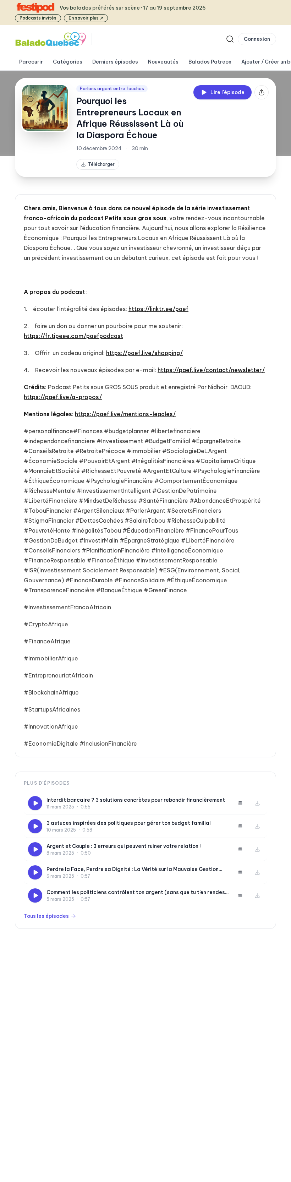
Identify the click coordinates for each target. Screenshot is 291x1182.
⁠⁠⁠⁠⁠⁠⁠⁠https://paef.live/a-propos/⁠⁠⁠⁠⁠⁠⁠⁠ (63, 397)
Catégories (67, 62)
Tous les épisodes (46, 916)
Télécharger (101, 164)
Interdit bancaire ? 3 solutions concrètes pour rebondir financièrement (135, 800)
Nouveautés (163, 62)
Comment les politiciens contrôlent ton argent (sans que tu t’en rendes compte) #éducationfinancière (135, 892)
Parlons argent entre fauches (112, 88)
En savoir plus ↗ (85, 18)
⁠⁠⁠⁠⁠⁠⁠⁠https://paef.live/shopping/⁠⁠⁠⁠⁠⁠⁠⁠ (144, 352)
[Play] (35, 803)
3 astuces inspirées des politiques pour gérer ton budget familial (128, 823)
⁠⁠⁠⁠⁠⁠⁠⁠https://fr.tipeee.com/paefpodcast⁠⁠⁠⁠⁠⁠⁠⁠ (73, 335)
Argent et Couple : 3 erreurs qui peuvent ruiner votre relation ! (123, 846)
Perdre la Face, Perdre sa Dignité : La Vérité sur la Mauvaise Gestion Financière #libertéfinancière (132, 869)
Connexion (257, 39)
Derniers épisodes (115, 62)
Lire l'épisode (227, 92)
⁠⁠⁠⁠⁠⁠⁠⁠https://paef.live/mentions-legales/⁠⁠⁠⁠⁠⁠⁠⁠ (125, 414)
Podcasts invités (38, 18)
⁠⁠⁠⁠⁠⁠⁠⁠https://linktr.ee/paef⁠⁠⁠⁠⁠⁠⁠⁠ (158, 308)
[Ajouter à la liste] (240, 803)
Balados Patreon (209, 62)
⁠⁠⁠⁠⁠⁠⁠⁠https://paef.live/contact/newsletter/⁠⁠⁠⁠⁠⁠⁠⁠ (211, 370)
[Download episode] (257, 803)
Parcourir (31, 62)
